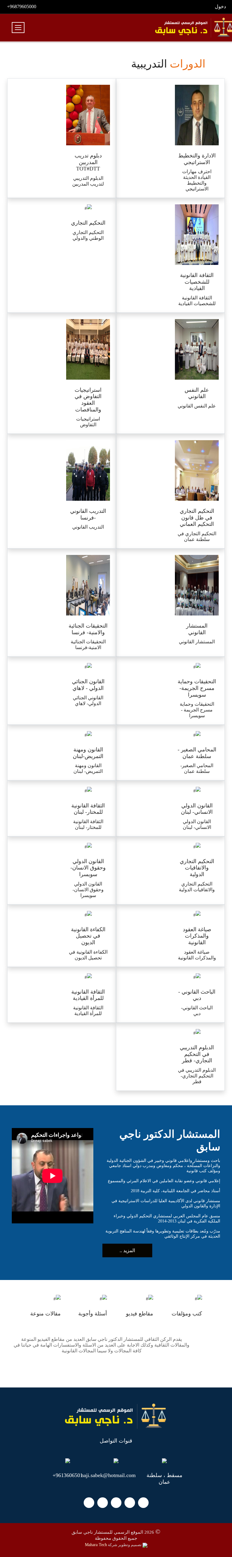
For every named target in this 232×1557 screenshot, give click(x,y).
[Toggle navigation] (18, 27)
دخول (220, 6)
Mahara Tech (96, 1544)
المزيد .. (127, 1250)
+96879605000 (21, 6)
